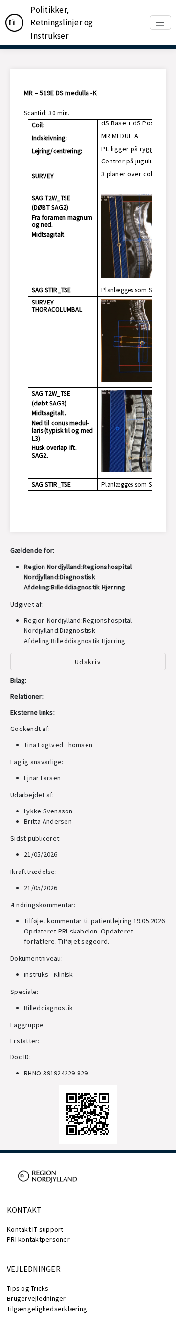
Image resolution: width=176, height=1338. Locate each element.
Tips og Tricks (28, 1288)
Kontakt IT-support (35, 1229)
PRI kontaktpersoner (38, 1239)
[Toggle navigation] (160, 22)
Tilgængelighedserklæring (47, 1308)
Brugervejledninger (36, 1298)
